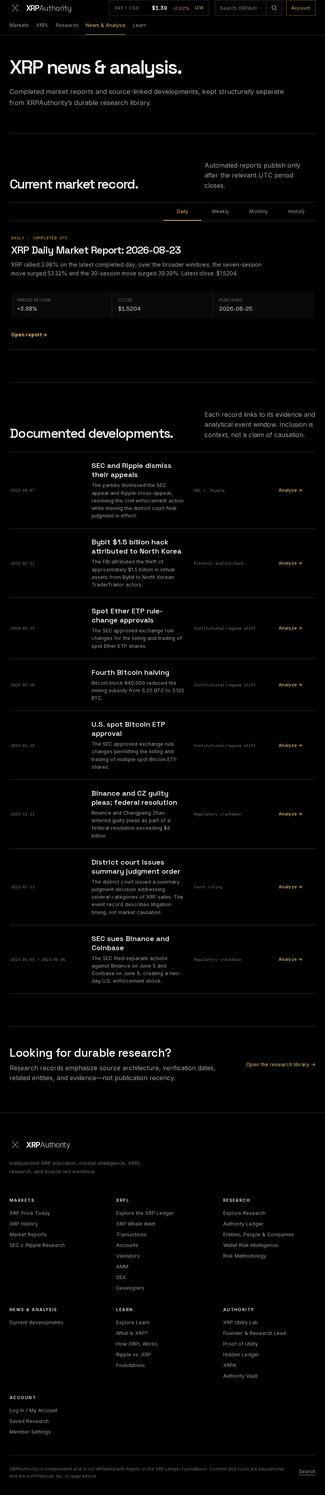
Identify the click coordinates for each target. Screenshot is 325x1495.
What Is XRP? (132, 1333)
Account (300, 8)
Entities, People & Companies (258, 1234)
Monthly (258, 211)
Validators (128, 1256)
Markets (19, 25)
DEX (121, 1277)
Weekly (220, 211)
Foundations (130, 1365)
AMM (122, 1267)
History (296, 211)
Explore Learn (132, 1322)
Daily (182, 211)
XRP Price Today (30, 1213)
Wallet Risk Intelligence (250, 1245)
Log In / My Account (33, 1410)
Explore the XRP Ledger (145, 1213)
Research (67, 25)
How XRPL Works (137, 1344)
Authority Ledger (243, 1224)
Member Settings (30, 1432)
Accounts (127, 1245)
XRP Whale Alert (135, 1224)
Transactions (131, 1234)
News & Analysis (106, 25)
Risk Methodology (244, 1256)
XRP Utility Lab (240, 1322)
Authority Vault (240, 1376)
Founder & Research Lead (254, 1333)
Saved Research (29, 1421)
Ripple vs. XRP (133, 1355)
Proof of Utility (240, 1344)
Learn (139, 25)
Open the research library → (280, 1064)
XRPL (42, 25)
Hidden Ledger (241, 1355)
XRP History (24, 1224)
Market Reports (28, 1234)
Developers (130, 1288)
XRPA (229, 1365)
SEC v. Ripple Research (37, 1245)
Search (307, 1471)
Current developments (36, 1322)
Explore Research (244, 1213)
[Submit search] (274, 7)
